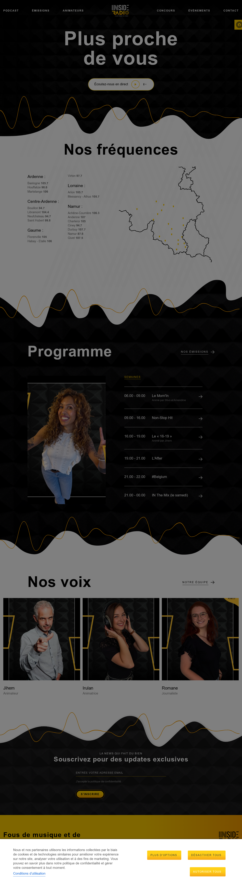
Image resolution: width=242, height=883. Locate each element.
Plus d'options (163, 855)
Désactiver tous (206, 855)
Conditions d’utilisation (29, 873)
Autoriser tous (207, 872)
